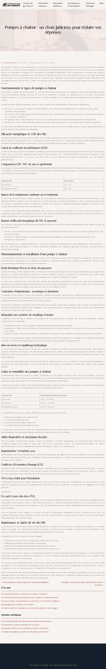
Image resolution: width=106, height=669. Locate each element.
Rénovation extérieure (58, 4)
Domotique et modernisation (74, 4)
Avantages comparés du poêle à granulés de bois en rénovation (82, 583)
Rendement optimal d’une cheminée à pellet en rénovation (24, 628)
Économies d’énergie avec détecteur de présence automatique (26, 621)
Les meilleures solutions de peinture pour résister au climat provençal (29, 597)
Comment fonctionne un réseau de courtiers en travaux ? (24, 594)
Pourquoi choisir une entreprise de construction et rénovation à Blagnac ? (31, 601)
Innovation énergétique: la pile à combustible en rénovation (25, 632)
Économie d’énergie (90, 4)
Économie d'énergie (9, 62)
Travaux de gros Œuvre (28, 4)
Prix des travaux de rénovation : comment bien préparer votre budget (29, 608)
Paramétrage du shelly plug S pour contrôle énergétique (26, 582)
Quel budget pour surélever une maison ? (18, 605)
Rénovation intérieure (43, 4)
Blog (101, 3)
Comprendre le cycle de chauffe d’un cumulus (20, 625)
